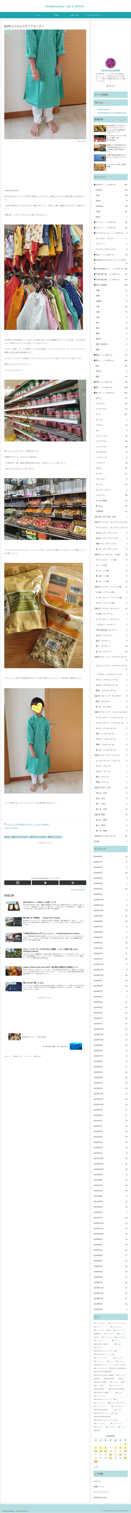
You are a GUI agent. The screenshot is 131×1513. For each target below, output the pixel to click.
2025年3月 (110, 948)
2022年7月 (110, 1121)
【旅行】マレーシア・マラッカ (110, 755)
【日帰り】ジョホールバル (110, 836)
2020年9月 (110, 1239)
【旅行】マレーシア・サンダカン (110, 696)
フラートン (111, 244)
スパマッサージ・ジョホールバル (111, 723)
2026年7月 (110, 862)
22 (120, 1454)
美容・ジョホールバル (111, 734)
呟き (111, 366)
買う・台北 (111, 804)
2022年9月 (110, 1110)
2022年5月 (110, 1131)
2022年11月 (110, 1099)
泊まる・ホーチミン (111, 635)
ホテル (111, 468)
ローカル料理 (111, 501)
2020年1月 (110, 1282)
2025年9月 (110, 916)
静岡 (111, 350)
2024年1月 (110, 1024)
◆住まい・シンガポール (110, 255)
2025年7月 (110, 927)
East (111, 195)
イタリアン (111, 404)
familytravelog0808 (110, 70)
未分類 (110, 841)
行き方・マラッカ (111, 771)
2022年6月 (110, 1126)
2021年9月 (110, 1175)
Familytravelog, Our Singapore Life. (111, 113)
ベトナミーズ (111, 457)
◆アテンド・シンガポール (110, 222)
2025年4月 (110, 943)
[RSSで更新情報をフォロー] (72, 882)
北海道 (111, 301)
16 (125, 1451)
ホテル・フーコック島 (111, 603)
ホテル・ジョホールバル (111, 728)
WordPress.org (100, 1497)
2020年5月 (110, 1261)
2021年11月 (110, 1164)
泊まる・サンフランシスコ (111, 533)
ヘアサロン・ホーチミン (111, 625)
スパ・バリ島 (111, 565)
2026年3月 (110, 883)
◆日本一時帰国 (110, 285)
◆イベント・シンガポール (38, 837)
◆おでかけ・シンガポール (20, 837)
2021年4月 (110, 1202)
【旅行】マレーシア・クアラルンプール (110, 658)
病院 (111, 377)
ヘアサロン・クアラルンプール (111, 674)
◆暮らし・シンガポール (110, 360)
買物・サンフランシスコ (111, 544)
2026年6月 (110, 867)
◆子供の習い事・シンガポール (110, 274)
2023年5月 (110, 1067)
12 (106, 1451)
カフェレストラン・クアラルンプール (111, 667)
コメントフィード (101, 1492)
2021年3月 (110, 1207)
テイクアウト (111, 441)
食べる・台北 (111, 809)
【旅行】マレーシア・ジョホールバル (110, 712)
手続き (111, 371)
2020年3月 (110, 1272)
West (111, 217)
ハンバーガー (111, 447)
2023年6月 (110, 1061)
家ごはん (111, 506)
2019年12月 (110, 1288)
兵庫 (111, 296)
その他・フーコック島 (111, 592)
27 (111, 1458)
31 (96, 1461)
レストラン (111, 495)
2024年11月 (110, 970)
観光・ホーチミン (111, 641)
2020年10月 (110, 1234)
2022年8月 (110, 1115)
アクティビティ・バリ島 (111, 560)
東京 (111, 328)
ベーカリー (111, 463)
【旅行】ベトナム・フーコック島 (110, 587)
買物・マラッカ (111, 782)
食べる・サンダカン (111, 707)
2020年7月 (110, 1250)
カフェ (111, 414)
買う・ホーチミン (111, 646)
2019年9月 (110, 1304)
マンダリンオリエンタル (111, 249)
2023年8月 (110, 1051)
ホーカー (111, 474)
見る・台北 (111, 798)
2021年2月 (110, 1212)
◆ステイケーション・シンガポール (110, 233)
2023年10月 (110, 1040)
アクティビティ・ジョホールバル (111, 717)
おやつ (111, 398)
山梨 (111, 317)
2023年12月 (110, 1029)
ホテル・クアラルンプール (111, 680)
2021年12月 (110, 1158)
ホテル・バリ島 (111, 571)
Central (8, 837)
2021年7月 (110, 1185)
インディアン (111, 409)
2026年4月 (110, 878)
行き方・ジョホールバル (111, 739)
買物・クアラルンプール (111, 691)
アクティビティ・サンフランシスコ (111, 528)
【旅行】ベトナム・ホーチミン (110, 608)
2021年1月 (110, 1218)
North (111, 201)
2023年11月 (110, 1034)
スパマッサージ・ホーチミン (111, 619)
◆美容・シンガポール (110, 382)
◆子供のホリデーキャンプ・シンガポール (110, 261)
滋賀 (111, 333)
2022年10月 (110, 1104)
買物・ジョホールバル (111, 744)
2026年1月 (110, 894)
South (111, 212)
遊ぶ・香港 (111, 825)
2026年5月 (110, 873)
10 (96, 1451)
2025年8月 (110, 921)
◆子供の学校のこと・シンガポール (110, 269)
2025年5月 (110, 937)
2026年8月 (110, 856)
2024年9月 (110, 980)
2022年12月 (110, 1094)
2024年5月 (110, 1002)
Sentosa (111, 206)
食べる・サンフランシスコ (111, 549)
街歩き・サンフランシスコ (111, 538)
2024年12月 (110, 964)
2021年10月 (110, 1169)
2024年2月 (110, 1018)
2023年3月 (110, 1078)
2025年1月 (110, 959)
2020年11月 (110, 1228)
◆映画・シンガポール (110, 355)
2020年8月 (110, 1245)
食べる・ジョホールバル (111, 750)
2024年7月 (110, 991)
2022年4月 (110, 1137)
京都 (111, 290)
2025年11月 (110, 905)
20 (111, 1454)
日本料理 (111, 511)
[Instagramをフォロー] (17, 882)
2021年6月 (110, 1191)
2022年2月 (110, 1148)
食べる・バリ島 (111, 581)
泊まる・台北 (111, 793)
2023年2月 (110, 1083)
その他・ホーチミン (111, 614)
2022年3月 (110, 1142)
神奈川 (111, 339)
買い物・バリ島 (111, 576)
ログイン (97, 1481)
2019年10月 (110, 1299)
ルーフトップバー (111, 490)
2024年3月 (110, 1013)
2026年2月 (110, 889)
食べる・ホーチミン (111, 652)
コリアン (111, 425)
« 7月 (95, 1467)
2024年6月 (110, 997)
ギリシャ (111, 420)
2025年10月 (110, 910)
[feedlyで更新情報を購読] (45, 882)
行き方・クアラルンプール (111, 685)
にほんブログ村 (10, 828)
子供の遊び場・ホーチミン (111, 630)
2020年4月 (110, 1266)
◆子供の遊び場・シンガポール (110, 280)
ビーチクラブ (111, 452)
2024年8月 (110, 986)
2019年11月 (110, 1293)
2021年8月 (110, 1180)
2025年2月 (110, 954)
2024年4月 (110, 1007)
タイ (111, 430)
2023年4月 (110, 1072)
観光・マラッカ (111, 777)
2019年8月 (110, 1309)
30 (125, 1458)
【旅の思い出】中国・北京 (110, 517)
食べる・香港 (111, 831)
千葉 (111, 307)
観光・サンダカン (111, 701)
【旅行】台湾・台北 (110, 788)
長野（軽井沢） (111, 344)
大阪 (111, 312)
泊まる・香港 (111, 820)
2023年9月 (110, 1045)
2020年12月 (110, 1223)
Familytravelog (103, 109)
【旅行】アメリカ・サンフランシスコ (110, 522)
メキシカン (111, 479)
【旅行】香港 (110, 815)
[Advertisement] (45, 158)
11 (101, 1451)
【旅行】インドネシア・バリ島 (110, 554)
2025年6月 (110, 932)
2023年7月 (110, 1056)
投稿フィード (99, 1487)
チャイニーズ (111, 436)
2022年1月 (110, 1153)
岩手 (111, 323)
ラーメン (111, 484)
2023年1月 (110, 1088)
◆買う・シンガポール (55, 837)
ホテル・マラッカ (111, 766)
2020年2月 (110, 1277)
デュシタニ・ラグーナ (111, 238)
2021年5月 (110, 1196)
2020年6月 (110, 1255)
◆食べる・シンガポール (110, 393)
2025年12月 (110, 900)
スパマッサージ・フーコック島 (111, 598)
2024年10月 (110, 975)
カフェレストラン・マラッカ (111, 761)
